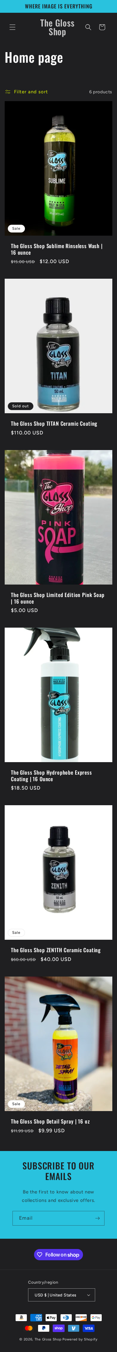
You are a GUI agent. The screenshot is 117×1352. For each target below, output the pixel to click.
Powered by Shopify (80, 1339)
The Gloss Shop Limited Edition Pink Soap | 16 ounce (58, 598)
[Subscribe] (97, 1218)
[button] (12, 27)
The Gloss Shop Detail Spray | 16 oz (50, 1121)
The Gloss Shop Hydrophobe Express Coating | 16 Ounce (51, 775)
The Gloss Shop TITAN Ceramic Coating (54, 424)
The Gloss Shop (48, 1339)
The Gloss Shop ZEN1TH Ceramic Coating (56, 950)
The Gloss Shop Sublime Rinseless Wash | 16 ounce (57, 249)
